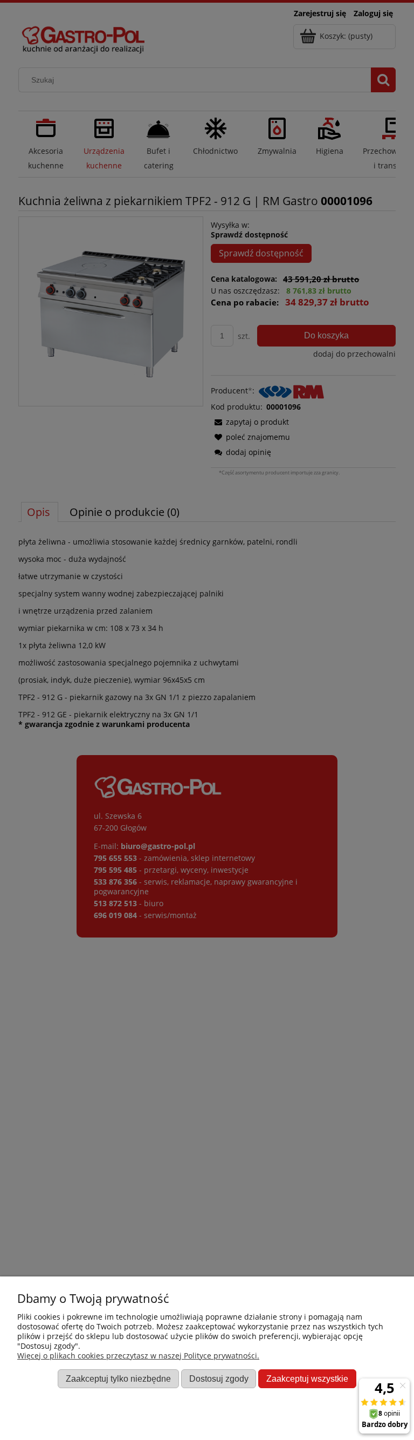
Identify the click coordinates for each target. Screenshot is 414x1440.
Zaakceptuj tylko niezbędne (118, 1378)
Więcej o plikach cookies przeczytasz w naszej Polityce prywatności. (138, 1355)
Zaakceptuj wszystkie (307, 1378)
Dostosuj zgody (219, 1378)
